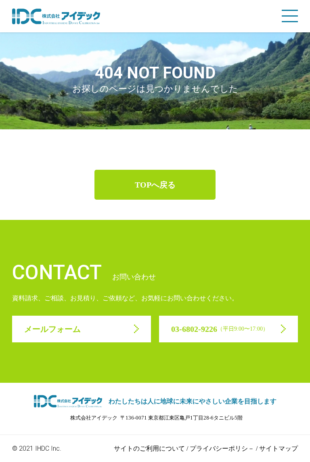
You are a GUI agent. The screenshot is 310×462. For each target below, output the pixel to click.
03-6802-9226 (219, 329)
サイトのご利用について (149, 448)
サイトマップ (278, 448)
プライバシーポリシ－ (222, 448)
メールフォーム (52, 329)
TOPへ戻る (155, 184)
